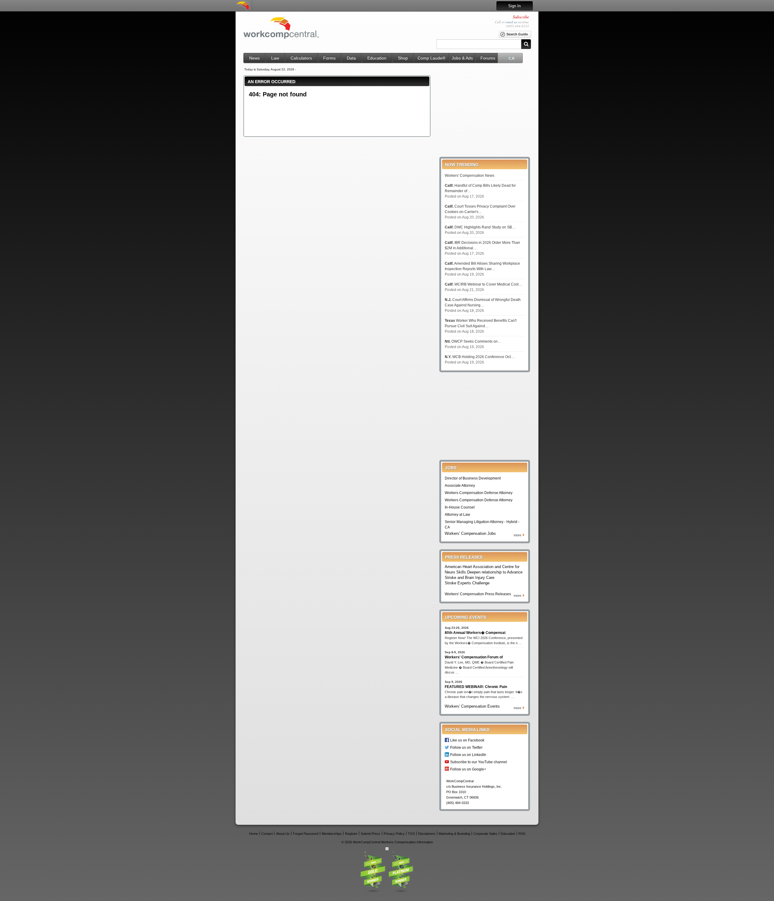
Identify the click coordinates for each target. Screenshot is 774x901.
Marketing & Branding (454, 833)
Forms (329, 58)
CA (512, 58)
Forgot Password (305, 833)
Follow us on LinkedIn (468, 755)
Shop (403, 58)
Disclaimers (426, 833)
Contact (267, 833)
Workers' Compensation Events (472, 706)
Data (351, 58)
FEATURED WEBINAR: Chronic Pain (476, 687)
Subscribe (521, 17)
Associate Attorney (460, 485)
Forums (487, 58)
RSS (522, 833)
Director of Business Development (473, 478)
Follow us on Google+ (468, 769)
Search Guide (517, 34)
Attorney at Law (457, 514)
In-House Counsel (460, 507)
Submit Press (370, 833)
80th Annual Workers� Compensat (475, 633)
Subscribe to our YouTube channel (478, 762)
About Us (283, 833)
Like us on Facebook (467, 740)
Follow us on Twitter (466, 747)
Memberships (332, 833)
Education (376, 58)
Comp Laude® (431, 58)
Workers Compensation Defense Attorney (478, 493)
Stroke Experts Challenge (467, 583)
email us (511, 22)
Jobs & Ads (462, 58)
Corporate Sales (485, 833)
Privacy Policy (394, 833)
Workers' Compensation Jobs (470, 533)
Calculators (301, 58)
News (254, 58)
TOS (411, 833)
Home (253, 833)
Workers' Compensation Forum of (474, 657)
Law (275, 58)
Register (351, 833)
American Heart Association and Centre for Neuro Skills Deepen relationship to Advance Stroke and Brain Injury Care (483, 572)
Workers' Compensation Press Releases (478, 594)
